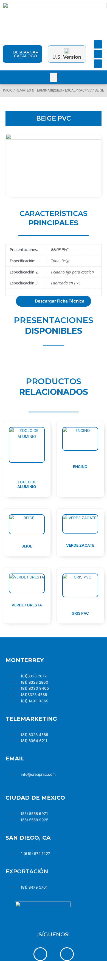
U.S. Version (66, 57)
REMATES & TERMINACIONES (39, 90)
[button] (53, 77)
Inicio (8, 90)
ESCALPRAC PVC (78, 90)
